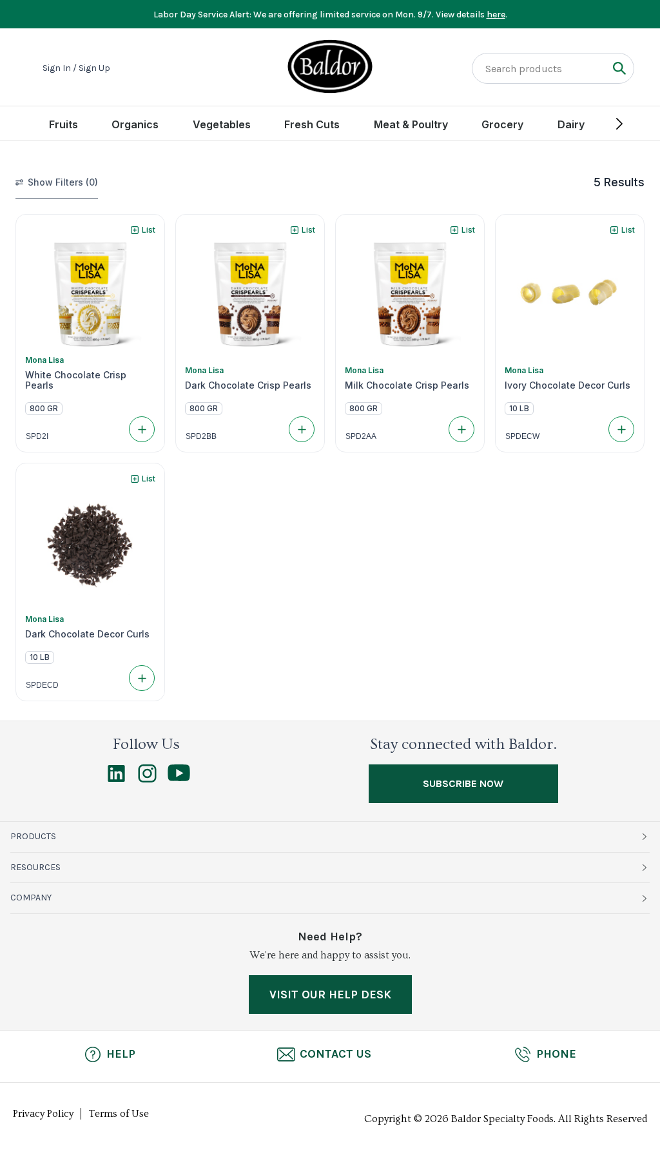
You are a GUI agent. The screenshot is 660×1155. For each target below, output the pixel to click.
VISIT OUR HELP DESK (330, 994)
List (148, 230)
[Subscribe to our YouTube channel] (179, 778)
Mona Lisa (44, 360)
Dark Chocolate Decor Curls (87, 634)
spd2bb (201, 436)
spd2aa (360, 436)
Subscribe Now (463, 783)
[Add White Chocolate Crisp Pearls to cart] (142, 429)
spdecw (522, 436)
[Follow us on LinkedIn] (116, 779)
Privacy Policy (43, 1114)
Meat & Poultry (411, 124)
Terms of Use (119, 1114)
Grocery (502, 124)
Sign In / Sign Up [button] (76, 68)
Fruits (63, 124)
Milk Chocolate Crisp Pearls (407, 385)
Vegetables (222, 124)
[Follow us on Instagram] (147, 779)
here (496, 14)
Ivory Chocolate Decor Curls (567, 385)
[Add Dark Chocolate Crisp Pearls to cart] (302, 429)
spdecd (42, 685)
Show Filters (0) (63, 182)
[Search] (619, 68)
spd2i (37, 436)
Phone (556, 1054)
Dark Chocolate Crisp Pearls (248, 385)
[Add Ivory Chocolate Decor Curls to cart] (621, 429)
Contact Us (335, 1054)
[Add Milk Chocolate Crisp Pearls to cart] (461, 429)
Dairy (571, 124)
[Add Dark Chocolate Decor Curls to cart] (142, 678)
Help (120, 1054)
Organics (135, 124)
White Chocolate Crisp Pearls (75, 380)
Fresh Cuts (312, 124)
